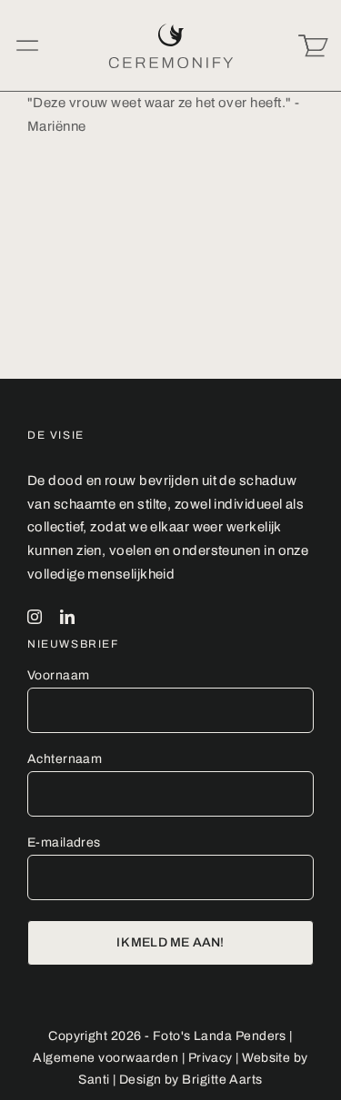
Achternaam (64, 759)
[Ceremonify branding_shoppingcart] (314, 33)
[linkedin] (67, 616)
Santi (93, 1079)
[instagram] (34, 616)
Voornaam (58, 675)
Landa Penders (240, 1036)
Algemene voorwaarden (105, 1058)
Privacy (210, 1058)
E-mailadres (64, 842)
